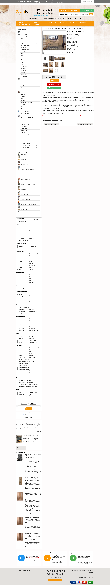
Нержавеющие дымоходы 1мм (26, 382)
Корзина (85, 1)
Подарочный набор (23, 348)
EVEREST (23, 85)
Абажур (32, 350)
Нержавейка (21, 254)
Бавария (23, 137)
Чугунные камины (23, 301)
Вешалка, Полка (22, 357)
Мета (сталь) (24, 128)
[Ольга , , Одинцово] (19, 443)
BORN (20, 275)
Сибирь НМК (24, 126)
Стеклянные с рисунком (24, 229)
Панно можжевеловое (24, 375)
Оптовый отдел (83, 22)
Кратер (23, 41)
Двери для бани (25, 157)
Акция (19, 211)
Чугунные (23, 139)
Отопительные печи (26, 92)
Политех (23, 83)
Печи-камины (24, 115)
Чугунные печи (25, 49)
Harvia (22, 57)
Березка (23, 62)
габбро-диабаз (33, 392)
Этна (22, 53)
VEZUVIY (23, 87)
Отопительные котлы (26, 111)
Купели (22, 162)
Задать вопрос (55, 88)
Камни (22, 196)
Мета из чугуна (33, 311)
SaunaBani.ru (80, 570)
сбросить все (37, 219)
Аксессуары (23, 189)
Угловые (32, 336)
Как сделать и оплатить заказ (63, 22)
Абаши (31, 326)
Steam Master (24, 36)
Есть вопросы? (87, 10)
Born (22, 89)
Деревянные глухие (35, 231)
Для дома (23, 72)
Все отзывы (36, 447)
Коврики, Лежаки (22, 351)
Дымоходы (23, 154)
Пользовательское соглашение (86, 577)
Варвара (23, 43)
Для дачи (23, 74)
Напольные (21, 280)
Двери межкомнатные (26, 181)
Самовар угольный (34, 348)
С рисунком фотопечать (24, 240)
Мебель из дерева (23, 365)
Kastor (31, 267)
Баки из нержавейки (26, 167)
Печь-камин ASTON (26, 120)
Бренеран (23, 104)
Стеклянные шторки (26, 186)
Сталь (31, 255)
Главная (19, 22)
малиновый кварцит (23, 396)
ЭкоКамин (32, 321)
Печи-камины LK (25, 134)
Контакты (43, 22)
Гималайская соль (25, 201)
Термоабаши (33, 328)
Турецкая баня (33, 246)
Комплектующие (22, 384)
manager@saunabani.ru (41, 15)
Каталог (26, 22)
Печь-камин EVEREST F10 (51, 124)
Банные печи (24, 34)
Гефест (22, 64)
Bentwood (21, 336)
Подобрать (28, 408)
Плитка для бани (22, 221)
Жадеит (20, 392)
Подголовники (33, 351)
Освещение (23, 159)
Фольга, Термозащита (26, 199)
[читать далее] (19, 428)
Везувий (23, 51)
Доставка (50, 22)
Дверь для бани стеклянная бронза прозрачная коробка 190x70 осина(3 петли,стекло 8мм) (32, 536)
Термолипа (21, 328)
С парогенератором (23, 282)
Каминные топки (25, 145)
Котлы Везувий (25, 113)
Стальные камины (34, 301)
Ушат (31, 371)
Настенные (32, 280)
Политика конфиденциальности (86, 579)
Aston (22, 39)
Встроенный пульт (34, 279)
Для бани (23, 70)
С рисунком (32, 238)
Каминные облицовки (26, 147)
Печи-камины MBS (25, 143)
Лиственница (33, 340)
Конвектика (24, 66)
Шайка (20, 373)
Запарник (21, 371)
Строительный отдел (22, 24)
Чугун (20, 255)
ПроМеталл (24, 76)
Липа (20, 326)
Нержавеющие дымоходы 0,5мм (26, 380)
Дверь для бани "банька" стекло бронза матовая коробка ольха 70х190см (33, 494)
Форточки (32, 355)
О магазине (34, 22)
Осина (20, 342)
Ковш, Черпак (33, 357)
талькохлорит (22, 394)
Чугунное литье (24, 206)
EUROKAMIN (21, 319)
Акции (75, 22)
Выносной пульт (22, 279)
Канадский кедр (34, 330)
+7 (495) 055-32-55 (24, 2)
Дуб (19, 340)
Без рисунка (21, 238)
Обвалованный (22, 398)
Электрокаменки (25, 79)
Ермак (22, 60)
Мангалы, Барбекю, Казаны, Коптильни (27, 171)
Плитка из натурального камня (28, 204)
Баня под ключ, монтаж (26, 209)
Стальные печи (25, 47)
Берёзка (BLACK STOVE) (27, 124)
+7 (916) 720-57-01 (41, 2)
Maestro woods (33, 342)
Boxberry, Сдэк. (35, 24)
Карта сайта (90, 572)
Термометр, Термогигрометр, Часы (26, 361)
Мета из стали (22, 311)
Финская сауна (22, 248)
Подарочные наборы (26, 179)
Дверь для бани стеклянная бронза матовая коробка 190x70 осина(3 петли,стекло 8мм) (32, 520)
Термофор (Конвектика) (27, 102)
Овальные (21, 338)
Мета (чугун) (24, 130)
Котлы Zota (21, 288)
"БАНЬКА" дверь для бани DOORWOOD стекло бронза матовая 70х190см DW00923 (32, 479)
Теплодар (23, 68)
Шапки (20, 355)
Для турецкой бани (25, 191)
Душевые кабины (25, 164)
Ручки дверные (22, 353)
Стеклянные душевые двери (28, 184)
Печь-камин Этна (25, 122)
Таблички (32, 353)
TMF (22, 55)
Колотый (32, 396)
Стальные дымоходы (35, 384)
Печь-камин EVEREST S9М (85, 124)
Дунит (31, 394)
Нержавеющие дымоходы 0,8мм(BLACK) (28, 386)
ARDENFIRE (21, 321)
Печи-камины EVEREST (27, 118)
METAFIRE (32, 319)
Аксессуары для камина (24, 367)
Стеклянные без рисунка (24, 227)
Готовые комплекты (25, 32)
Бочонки (32, 373)
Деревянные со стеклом (24, 233)
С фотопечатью (22, 231)
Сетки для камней (25, 45)
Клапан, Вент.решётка (24, 363)
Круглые (32, 338)
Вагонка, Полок (24, 194)
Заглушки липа (22, 350)
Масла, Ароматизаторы (24, 369)
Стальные (23, 141)
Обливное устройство (24, 359)
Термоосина (21, 330)
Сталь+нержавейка (34, 254)
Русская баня (21, 246)
